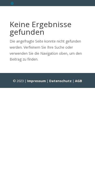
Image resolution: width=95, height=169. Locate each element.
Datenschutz (60, 81)
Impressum (36, 81)
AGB (78, 81)
